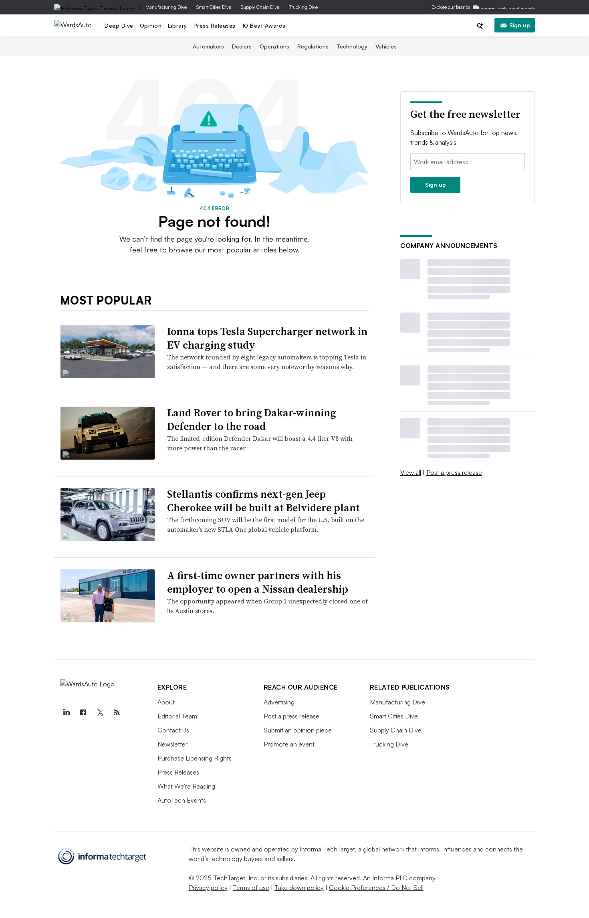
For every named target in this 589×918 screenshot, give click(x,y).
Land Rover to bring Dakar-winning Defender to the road (251, 420)
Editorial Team (177, 716)
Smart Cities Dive (213, 7)
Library (177, 25)
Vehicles (386, 46)
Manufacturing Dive (166, 7)
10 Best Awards (264, 25)
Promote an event (289, 744)
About (166, 702)
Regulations (313, 46)
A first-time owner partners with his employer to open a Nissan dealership (257, 582)
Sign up (519, 25)
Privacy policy (208, 888)
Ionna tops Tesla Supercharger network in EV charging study (267, 338)
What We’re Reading (186, 786)
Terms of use (251, 888)
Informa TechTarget (327, 849)
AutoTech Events (181, 800)
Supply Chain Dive (260, 7)
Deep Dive (119, 25)
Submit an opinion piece (298, 730)
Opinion (151, 25)
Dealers (242, 46)
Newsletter (172, 744)
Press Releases (215, 25)
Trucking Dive (303, 7)
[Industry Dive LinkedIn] (66, 712)
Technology (352, 46)
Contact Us (173, 730)
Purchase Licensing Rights (194, 758)
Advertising (279, 702)
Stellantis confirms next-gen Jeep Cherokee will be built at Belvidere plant (263, 501)
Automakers (208, 46)
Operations (274, 46)
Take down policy (299, 888)
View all (410, 472)
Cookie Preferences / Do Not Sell (376, 888)
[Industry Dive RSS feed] (117, 712)
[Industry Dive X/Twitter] (100, 712)
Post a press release (454, 472)
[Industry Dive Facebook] (83, 712)
